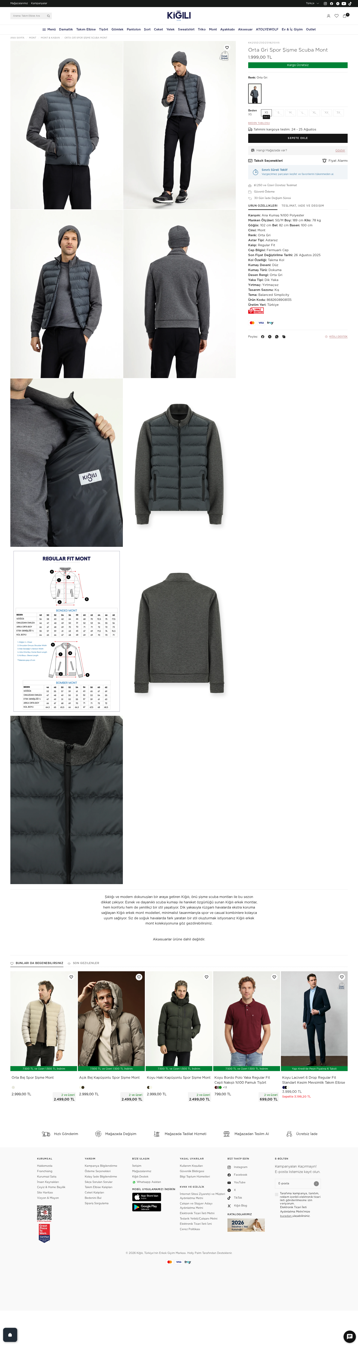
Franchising (44, 1171)
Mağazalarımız (19, 3)
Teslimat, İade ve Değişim (303, 206)
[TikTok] (350, 3)
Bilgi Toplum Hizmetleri (195, 1176)
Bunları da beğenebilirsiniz (39, 963)
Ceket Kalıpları (94, 1192)
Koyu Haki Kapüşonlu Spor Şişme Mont (178, 1077)
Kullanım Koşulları (191, 1166)
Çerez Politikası (190, 1229)
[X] (270, 336)
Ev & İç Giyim (292, 29)
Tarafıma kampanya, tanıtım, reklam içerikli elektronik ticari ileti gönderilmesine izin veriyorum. (300, 1198)
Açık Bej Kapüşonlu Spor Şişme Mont (109, 1077)
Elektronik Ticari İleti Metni (197, 1213)
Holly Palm (194, 1253)
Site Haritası (45, 1192)
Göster (340, 150)
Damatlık (66, 29)
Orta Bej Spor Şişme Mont (33, 1077)
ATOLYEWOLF (267, 29)
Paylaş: (253, 336)
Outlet (311, 29)
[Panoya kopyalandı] (284, 336)
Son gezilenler (86, 963)
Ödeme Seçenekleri (98, 1171)
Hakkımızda (44, 1166)
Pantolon (134, 29)
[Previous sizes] (33, 1066)
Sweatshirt (186, 29)
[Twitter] (338, 3)
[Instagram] (325, 3)
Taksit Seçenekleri (268, 160)
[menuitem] (19, 3)
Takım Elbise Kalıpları (98, 1187)
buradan (286, 1216)
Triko (202, 29)
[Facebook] (331, 3)
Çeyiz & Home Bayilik (51, 1187)
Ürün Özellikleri (262, 206)
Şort (147, 29)
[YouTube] (344, 3)
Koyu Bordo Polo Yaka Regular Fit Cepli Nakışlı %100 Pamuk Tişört (242, 1080)
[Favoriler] (336, 16)
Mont (213, 29)
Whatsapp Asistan (149, 1182)
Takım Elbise (86, 29)
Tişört (103, 29)
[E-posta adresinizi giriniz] (316, 1183)
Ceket (158, 29)
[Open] (10, 1335)
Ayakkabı (227, 29)
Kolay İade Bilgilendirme (101, 1176)
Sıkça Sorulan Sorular (98, 1182)
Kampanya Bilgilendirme (101, 1166)
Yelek (170, 29)
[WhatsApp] (277, 336)
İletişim (136, 1166)
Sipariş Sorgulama (97, 1203)
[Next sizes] (56, 1066)
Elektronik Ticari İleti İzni (196, 1224)
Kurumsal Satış (46, 1176)
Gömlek (117, 29)
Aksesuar (245, 29)
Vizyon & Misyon (48, 1198)
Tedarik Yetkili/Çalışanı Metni (198, 1218)
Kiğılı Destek (338, 336)
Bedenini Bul (93, 1198)
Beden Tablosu (259, 123)
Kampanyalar (39, 3)
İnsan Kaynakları (48, 1182)
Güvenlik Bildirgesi (192, 1171)
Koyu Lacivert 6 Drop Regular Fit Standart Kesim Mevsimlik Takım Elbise (313, 1080)
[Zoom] (66, 125)
